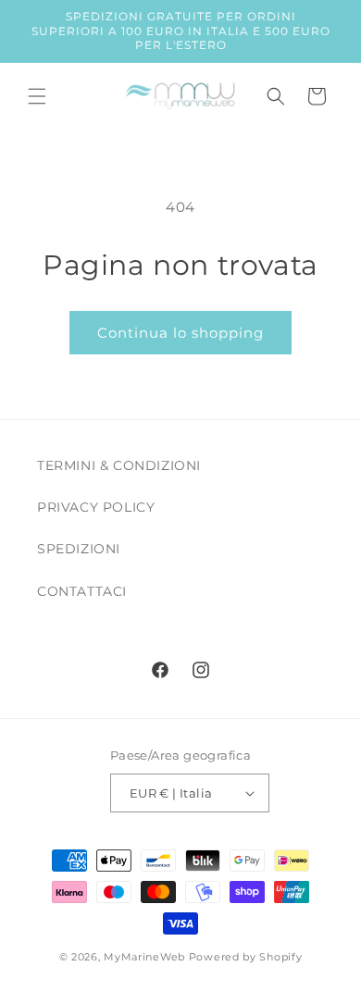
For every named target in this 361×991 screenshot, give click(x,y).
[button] (37, 96)
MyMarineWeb (144, 956)
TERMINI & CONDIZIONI (119, 465)
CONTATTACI (82, 591)
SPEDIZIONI (78, 548)
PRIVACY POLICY (96, 507)
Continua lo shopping (180, 332)
